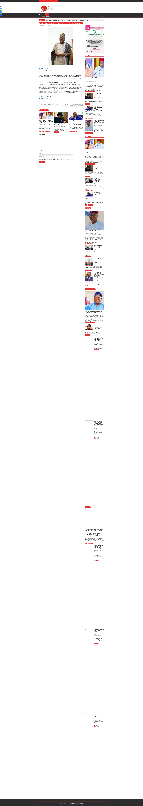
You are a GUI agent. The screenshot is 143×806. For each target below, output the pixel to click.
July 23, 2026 (97, 635)
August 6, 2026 (97, 550)
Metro (70, 131)
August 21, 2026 (42, 124)
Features (90, 270)
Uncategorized (47, 131)
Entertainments (87, 322)
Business (86, 243)
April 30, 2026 (97, 717)
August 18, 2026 (97, 125)
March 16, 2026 (97, 263)
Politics (43, 131)
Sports (91, 543)
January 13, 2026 (97, 329)
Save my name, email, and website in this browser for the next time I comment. (55, 159)
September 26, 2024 (98, 428)
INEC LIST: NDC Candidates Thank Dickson (63, 1)
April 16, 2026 (88, 251)
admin (49, 25)
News (40, 100)
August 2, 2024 (88, 281)
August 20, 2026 (72, 125)
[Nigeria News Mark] (39, 14)
